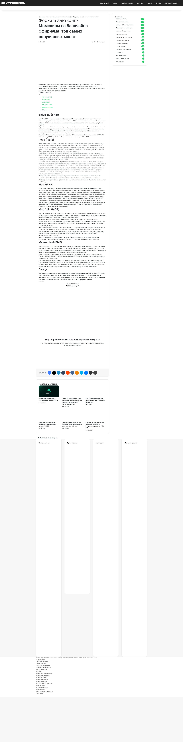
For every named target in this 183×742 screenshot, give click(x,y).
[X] (54, 373)
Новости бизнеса (121, 34)
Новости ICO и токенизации (125, 25)
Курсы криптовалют (171, 3)
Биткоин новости (121, 19)
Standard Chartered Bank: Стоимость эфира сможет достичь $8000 (47, 424)
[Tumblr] (63, 373)
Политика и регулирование (124, 28)
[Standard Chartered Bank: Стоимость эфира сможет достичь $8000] (49, 420)
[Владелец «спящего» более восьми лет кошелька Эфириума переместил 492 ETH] (96, 420)
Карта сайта (39, 693)
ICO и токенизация (128, 3)
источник (41, 281)
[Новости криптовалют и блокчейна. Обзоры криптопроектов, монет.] (13, 3)
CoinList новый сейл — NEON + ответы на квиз (129, 584)
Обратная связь (40, 689)
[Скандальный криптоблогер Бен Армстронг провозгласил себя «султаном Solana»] (72, 420)
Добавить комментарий (47, 438)
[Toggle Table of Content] (40, 95)
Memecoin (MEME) (48, 107)
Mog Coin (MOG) (47, 104)
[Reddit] (68, 373)
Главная (41, 17)
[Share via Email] (91, 373)
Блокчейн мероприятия (123, 49)
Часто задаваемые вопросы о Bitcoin (103, 621)
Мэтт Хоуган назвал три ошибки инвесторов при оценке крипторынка (46, 626)
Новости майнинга (122, 43)
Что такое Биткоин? (102, 640)
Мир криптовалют (121, 55)
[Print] (95, 373)
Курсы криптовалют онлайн (44, 691)
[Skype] (81, 373)
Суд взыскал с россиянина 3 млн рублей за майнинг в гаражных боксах (46, 566)
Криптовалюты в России (124, 37)
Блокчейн (140, 3)
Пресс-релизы (120, 46)
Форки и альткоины (50, 17)
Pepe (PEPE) (46, 99)
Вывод (45, 110)
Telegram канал (40, 659)
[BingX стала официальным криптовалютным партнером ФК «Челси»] (96, 396)
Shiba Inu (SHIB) (47, 97)
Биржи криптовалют (122, 58)
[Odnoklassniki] (77, 373)
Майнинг (150, 3)
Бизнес (158, 3)
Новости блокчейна (122, 40)
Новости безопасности (123, 31)
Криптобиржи (104, 3)
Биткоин (115, 3)
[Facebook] (49, 373)
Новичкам (119, 52)
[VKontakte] (72, 373)
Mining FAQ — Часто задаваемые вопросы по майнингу (103, 603)
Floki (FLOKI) (46, 102)
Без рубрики (120, 61)
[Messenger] (86, 373)
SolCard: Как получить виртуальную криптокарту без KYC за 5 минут (132, 458)
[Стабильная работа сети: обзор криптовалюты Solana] (49, 396)
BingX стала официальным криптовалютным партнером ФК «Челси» (95, 400)
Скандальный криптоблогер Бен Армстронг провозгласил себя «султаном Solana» (72, 424)
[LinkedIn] (59, 373)
